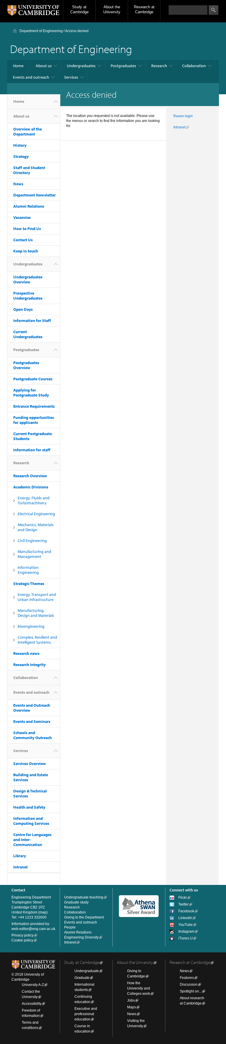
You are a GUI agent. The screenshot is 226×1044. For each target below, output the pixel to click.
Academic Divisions (30, 487)
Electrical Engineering (36, 513)
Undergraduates (81, 65)
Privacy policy (22, 935)
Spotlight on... (191, 991)
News (18, 183)
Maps (131, 1007)
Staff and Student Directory (29, 170)
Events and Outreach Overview (31, 708)
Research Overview (30, 475)
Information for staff (31, 449)
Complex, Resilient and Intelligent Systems (37, 640)
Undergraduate (86, 971)
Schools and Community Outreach (32, 735)
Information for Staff (32, 320)
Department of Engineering (41, 31)
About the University (111, 9)
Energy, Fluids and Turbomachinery (33, 500)
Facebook (186, 911)
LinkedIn (185, 918)
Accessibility (31, 1004)
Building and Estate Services (30, 777)
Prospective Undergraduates (27, 295)
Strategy (21, 156)
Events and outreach (31, 77)
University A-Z (33, 985)
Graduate (81, 978)
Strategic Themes (28, 583)
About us (44, 65)
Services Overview (29, 763)
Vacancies (22, 217)
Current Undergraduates (27, 334)
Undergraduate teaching (83, 897)
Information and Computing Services (31, 821)
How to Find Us (27, 228)
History (19, 145)
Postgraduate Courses (32, 378)
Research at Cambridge (144, 9)
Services (71, 77)
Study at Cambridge (79, 9)
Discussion (188, 984)
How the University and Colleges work (138, 988)
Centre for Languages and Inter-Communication (32, 839)
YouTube (185, 925)
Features (187, 978)
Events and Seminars (31, 721)
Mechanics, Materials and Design (36, 527)
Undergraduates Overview (27, 279)
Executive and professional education (85, 1014)
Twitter (183, 904)
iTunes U (185, 938)
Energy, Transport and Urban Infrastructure (37, 597)
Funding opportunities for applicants (33, 420)
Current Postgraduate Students (32, 436)
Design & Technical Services (30, 793)
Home (18, 65)
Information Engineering (28, 570)
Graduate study (76, 902)
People (70, 927)
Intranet (20, 867)
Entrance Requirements (34, 406)
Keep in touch (25, 251)
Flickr (182, 898)
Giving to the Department (84, 917)
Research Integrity (29, 664)
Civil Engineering (32, 540)
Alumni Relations (28, 206)
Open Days (23, 309)
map (42, 912)
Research (159, 65)
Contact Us (23, 239)
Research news (26, 653)
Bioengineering (31, 626)
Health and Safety (29, 807)
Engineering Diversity (81, 937)
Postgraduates (123, 65)
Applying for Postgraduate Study (31, 392)
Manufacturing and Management (34, 554)
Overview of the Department (27, 131)
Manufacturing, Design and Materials (36, 613)
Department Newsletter (34, 195)
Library (19, 855)
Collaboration (194, 65)
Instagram (186, 931)
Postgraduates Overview (26, 365)
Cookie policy (22, 940)
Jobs (131, 1000)
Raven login (183, 116)
